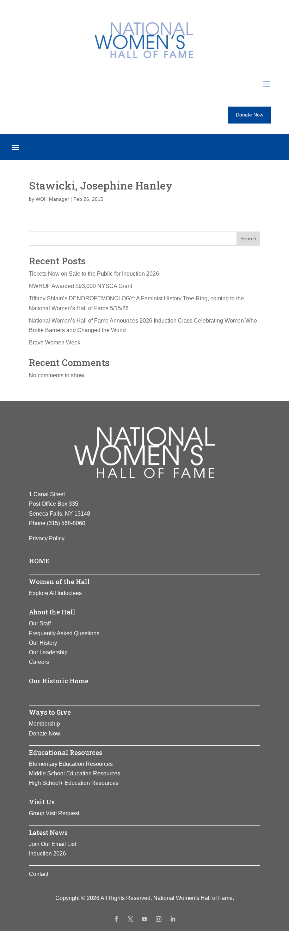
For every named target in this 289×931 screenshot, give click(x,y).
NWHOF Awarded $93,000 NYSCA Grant (80, 286)
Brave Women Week (54, 343)
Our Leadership (48, 652)
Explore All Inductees (55, 593)
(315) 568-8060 (66, 523)
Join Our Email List (52, 844)
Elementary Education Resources (71, 764)
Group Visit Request (54, 813)
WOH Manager (52, 199)
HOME (39, 561)
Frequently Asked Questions (64, 633)
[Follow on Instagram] (158, 919)
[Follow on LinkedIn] (172, 919)
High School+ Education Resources (73, 783)
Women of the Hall (59, 581)
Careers (39, 662)
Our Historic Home (58, 681)
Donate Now (249, 115)
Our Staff (40, 623)
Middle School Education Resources (74, 773)
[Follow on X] (130, 919)
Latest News (48, 832)
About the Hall (52, 612)
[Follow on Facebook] (116, 919)
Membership (44, 724)
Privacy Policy (46, 538)
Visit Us (42, 802)
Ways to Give (50, 712)
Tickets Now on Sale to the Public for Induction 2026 (94, 274)
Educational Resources (65, 752)
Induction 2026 (47, 854)
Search (248, 238)
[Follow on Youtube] (144, 919)
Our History (43, 643)
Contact (38, 874)
